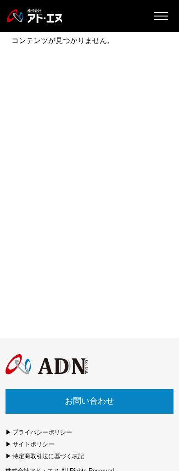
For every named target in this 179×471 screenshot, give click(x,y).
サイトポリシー (33, 444)
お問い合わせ (89, 400)
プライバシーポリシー (42, 432)
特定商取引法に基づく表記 (48, 456)
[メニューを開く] (160, 16)
